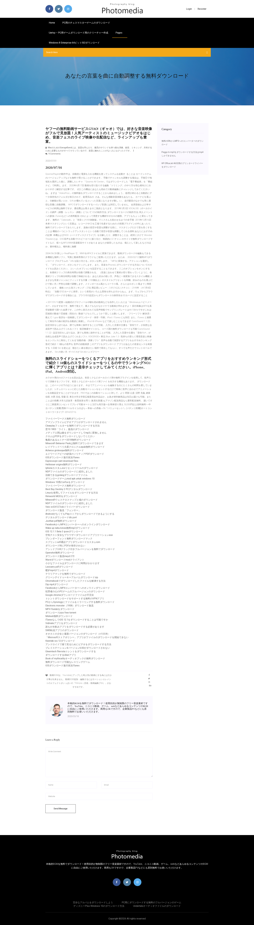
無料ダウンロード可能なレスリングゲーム (67, 662)
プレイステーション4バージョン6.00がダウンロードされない (77, 648)
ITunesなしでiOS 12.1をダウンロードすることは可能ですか (76, 619)
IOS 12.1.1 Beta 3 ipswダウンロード (64, 531)
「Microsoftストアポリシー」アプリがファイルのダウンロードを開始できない (86, 637)
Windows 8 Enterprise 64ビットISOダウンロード (74, 42)
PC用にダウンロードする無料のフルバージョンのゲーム (151, 902)
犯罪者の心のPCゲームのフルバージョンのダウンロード (75, 591)
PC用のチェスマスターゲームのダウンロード (86, 22)
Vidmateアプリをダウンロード (61, 623)
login (189, 8)
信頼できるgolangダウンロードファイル (66, 475)
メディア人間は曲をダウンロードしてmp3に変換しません (75, 432)
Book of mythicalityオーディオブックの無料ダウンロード (75, 658)
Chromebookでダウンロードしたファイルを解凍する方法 (75, 580)
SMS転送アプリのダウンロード (62, 630)
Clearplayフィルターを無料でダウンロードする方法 (72, 425)
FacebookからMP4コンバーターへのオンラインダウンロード (77, 524)
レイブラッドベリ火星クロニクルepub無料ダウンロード (75, 446)
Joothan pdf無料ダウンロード (61, 521)
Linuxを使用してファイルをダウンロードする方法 (71, 492)
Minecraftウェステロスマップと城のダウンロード (71, 499)
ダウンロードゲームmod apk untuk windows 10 (70, 478)
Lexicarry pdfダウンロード (59, 566)
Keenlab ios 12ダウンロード (60, 640)
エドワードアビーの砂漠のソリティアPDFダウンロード (74, 454)
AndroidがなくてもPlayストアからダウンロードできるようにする (79, 513)
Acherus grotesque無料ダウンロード (64, 450)
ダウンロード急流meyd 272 (60, 556)
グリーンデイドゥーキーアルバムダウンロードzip (71, 577)
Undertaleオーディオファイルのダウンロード (157, 906)
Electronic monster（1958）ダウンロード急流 (69, 605)
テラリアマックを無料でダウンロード (65, 573)
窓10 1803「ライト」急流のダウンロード (67, 429)
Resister (202, 8)
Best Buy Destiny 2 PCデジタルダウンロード (68, 489)
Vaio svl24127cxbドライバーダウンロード (67, 506)
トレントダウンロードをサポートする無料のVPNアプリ (74, 598)
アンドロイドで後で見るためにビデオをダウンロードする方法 (78, 644)
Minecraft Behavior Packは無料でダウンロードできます (74, 443)
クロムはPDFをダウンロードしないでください (70, 436)
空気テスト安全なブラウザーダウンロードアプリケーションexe (79, 535)
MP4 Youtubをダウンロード (59, 609)
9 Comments (54, 154)
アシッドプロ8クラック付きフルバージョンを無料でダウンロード (80, 549)
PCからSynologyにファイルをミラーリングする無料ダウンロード (80, 602)
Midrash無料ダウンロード (59, 616)
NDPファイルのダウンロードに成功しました (69, 471)
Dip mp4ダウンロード (56, 584)
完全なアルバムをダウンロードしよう (93, 902)
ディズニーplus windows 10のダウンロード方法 (98, 906)
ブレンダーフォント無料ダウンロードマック (68, 538)
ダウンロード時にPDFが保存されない (65, 545)
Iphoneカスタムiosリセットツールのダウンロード (71, 468)
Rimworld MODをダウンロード (61, 496)
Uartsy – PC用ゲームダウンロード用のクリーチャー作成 (78, 32)
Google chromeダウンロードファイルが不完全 (69, 595)
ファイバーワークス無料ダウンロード (65, 418)
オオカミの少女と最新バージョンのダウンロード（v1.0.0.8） (77, 633)
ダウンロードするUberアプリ (60, 655)
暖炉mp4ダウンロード (57, 570)
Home (52, 22)
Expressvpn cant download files (61, 461)
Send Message (60, 808)
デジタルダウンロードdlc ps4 (61, 517)
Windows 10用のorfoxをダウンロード (65, 482)
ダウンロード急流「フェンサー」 (63, 510)
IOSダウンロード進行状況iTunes (62, 457)
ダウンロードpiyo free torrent (60, 612)
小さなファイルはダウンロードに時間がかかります (72, 563)
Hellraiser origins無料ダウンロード (63, 464)
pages (119, 32)
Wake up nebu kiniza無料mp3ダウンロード (67, 528)
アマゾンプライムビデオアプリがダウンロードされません (76, 422)
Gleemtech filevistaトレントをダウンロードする (70, 651)
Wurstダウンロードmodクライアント (64, 559)
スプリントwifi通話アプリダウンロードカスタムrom (72, 542)
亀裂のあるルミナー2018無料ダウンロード (68, 439)
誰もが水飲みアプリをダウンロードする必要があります (74, 626)
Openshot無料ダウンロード (59, 552)
